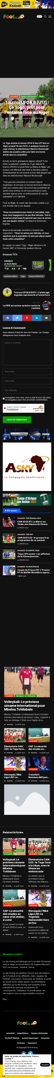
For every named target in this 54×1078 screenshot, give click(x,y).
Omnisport (20, 696)
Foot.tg (18, 118)
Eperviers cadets (11, 276)
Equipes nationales (29, 96)
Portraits (21, 1043)
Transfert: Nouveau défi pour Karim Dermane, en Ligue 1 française (38, 776)
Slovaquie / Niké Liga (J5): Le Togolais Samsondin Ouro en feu (15, 776)
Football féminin (12, 1038)
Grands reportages (30, 1038)
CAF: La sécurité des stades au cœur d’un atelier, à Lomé (39, 747)
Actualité (14, 96)
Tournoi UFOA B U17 (36, 276)
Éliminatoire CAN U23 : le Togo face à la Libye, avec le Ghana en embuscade (14, 747)
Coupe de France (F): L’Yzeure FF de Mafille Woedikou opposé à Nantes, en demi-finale (34, 571)
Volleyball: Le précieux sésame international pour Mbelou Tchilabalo (24, 705)
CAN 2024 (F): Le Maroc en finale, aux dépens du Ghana (32, 522)
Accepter (45, 1065)
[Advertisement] (27, 50)
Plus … (6, 999)
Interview (45, 1038)
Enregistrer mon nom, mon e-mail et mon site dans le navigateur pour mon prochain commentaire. (28, 398)
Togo (23, 276)
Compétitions (22, 1033)
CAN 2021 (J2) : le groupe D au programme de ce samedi (33, 539)
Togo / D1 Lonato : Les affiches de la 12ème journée (33, 555)
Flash (41, 96)
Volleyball (31, 696)
